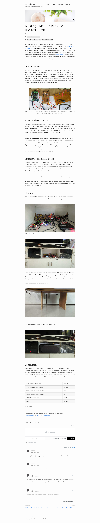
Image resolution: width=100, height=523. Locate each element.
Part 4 (37, 415)
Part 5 (41, 415)
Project (38, 36)
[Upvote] (72, 451)
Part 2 (30, 415)
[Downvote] (74, 451)
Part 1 (26, 415)
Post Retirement (31, 36)
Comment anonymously (60, 438)
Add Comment (71, 438)
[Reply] (70, 451)
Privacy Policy (29, 516)
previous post (59, 54)
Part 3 (33, 415)
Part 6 (45, 415)
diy (39, 39)
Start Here (49, 4)
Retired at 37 (30, 4)
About (54, 4)
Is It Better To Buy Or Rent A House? (65, 507)
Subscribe (67, 4)
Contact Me (61, 4)
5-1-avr (29, 39)
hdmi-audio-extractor (47, 39)
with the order (68, 149)
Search (73, 4)
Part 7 (49, 415)
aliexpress (35, 39)
